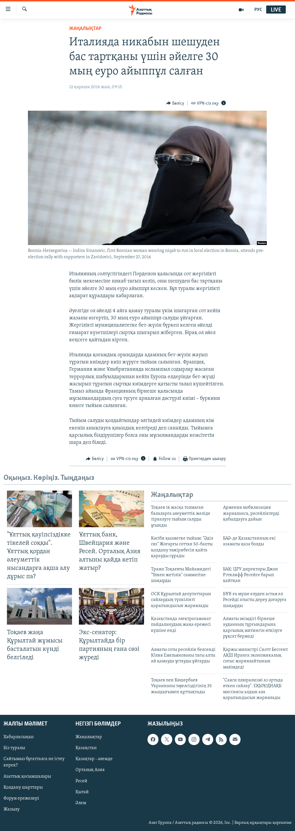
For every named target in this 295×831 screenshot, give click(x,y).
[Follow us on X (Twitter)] (166, 739)
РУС (258, 9)
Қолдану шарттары (23, 787)
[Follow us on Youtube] (180, 739)
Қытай (82, 791)
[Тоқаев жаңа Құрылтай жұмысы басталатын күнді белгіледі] (39, 606)
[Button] (175, 103)
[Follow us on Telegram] (207, 739)
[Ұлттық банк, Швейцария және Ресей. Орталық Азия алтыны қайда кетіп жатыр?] (111, 509)
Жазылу (11, 809)
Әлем (80, 802)
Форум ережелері (21, 798)
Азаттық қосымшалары (27, 776)
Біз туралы (14, 748)
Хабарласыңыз (18, 737)
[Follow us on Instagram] (193, 739)
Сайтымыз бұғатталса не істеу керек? (34, 762)
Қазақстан (86, 748)
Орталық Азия (90, 770)
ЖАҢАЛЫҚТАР (85, 28)
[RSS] (221, 739)
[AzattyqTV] (241, 9)
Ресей (81, 781)
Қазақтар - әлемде (94, 759)
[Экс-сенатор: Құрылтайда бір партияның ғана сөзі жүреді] (111, 606)
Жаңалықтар (88, 737)
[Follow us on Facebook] (153, 739)
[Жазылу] (234, 739)
